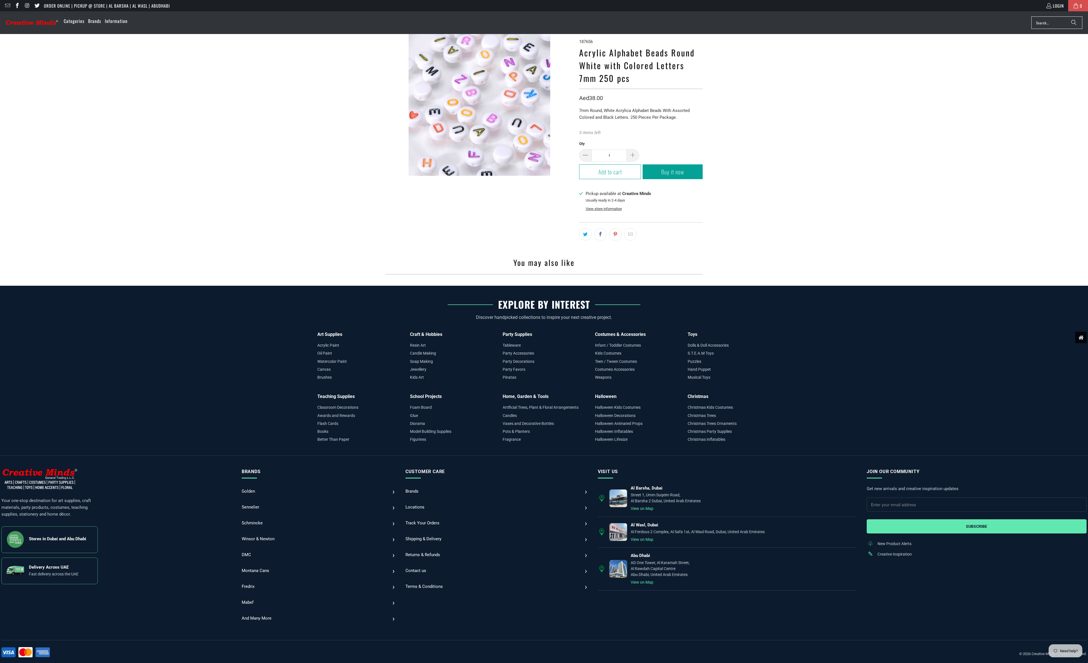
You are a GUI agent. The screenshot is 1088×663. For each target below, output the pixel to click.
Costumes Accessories (615, 369)
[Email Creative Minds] (7, 6)
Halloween (606, 396)
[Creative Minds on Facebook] (17, 6)
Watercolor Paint (332, 361)
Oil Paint (324, 353)
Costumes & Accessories (620, 334)
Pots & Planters (516, 431)
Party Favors (514, 369)
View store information (604, 209)
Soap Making (421, 361)
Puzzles (694, 361)
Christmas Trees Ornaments (712, 423)
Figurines (418, 439)
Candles (510, 415)
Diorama (417, 423)
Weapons (603, 377)
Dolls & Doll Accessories (708, 345)
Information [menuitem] (116, 21)
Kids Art (417, 377)
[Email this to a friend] (630, 234)
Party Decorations (518, 361)
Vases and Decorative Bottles (528, 423)
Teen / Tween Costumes (616, 361)
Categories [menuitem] (74, 21)
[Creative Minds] (32, 23)
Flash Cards (327, 423)
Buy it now (672, 172)
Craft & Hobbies (426, 334)
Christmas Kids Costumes (710, 407)
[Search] (1073, 22)
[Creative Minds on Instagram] (27, 6)
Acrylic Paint (328, 345)
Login (1058, 6)
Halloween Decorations (615, 415)
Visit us (608, 471)
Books (322, 431)
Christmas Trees (702, 415)
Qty (582, 143)
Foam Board (421, 407)
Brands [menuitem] (94, 21)
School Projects (426, 396)
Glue (414, 415)
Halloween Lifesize (611, 439)
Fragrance (512, 439)
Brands (251, 471)
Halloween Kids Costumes (618, 407)
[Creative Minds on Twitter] (37, 6)
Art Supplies (329, 334)
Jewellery (418, 369)
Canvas (324, 369)
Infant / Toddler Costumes (618, 345)
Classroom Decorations (337, 407)
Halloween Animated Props (619, 423)
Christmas (698, 396)
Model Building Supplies (430, 431)
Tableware (512, 345)
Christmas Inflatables (706, 439)
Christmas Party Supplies (710, 431)
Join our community (893, 471)
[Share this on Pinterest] (615, 234)
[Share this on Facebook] (600, 234)
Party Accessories (518, 353)
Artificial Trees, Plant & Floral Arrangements (541, 407)
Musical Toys (699, 377)
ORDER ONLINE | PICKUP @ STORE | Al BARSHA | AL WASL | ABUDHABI (107, 6)
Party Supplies (517, 334)
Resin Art (418, 345)
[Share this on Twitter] (585, 234)
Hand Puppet (699, 369)
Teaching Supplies (336, 396)
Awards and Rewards (336, 415)
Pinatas (509, 377)
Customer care (425, 471)
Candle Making (423, 353)
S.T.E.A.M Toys (701, 353)
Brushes (324, 377)
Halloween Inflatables (614, 431)
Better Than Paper (333, 439)
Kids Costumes (608, 353)
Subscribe (976, 526)
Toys (692, 334)
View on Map (642, 508)
